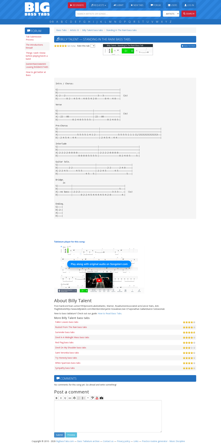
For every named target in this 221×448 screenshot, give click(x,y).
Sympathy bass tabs (65, 368)
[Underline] (65, 398)
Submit (119, 5)
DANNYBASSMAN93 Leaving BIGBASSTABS (37, 65)
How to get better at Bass (36, 73)
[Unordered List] (83, 398)
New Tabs (138, 5)
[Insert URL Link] (70, 398)
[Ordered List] (79, 398)
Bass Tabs (61, 30)
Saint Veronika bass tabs (67, 352)
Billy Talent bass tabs (92, 30)
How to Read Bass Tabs (109, 313)
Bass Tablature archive (88, 441)
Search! (189, 13)
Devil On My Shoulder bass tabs (70, 347)
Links (136, 441)
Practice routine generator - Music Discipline (163, 441)
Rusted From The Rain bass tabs (71, 327)
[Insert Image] (74, 398)
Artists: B (74, 30)
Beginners (78, 5)
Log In (190, 5)
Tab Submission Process (33, 38)
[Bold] (56, 398)
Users (173, 5)
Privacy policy (123, 441)
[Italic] (61, 398)
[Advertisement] (37, 124)
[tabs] (92, 398)
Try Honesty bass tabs (66, 357)
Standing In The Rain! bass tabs (121, 30)
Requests (99, 5)
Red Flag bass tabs (64, 342)
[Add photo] (101, 398)
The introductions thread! (34, 46)
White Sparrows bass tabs (67, 362)
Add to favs (189, 46)
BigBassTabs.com (65, 441)
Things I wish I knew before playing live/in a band (37, 55)
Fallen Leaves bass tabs (66, 322)
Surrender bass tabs (65, 332)
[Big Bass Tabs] (37, 8)
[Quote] (88, 398)
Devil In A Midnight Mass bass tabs (72, 337)
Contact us (108, 441)
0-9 (52, 21)
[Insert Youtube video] (97, 398)
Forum (157, 5)
